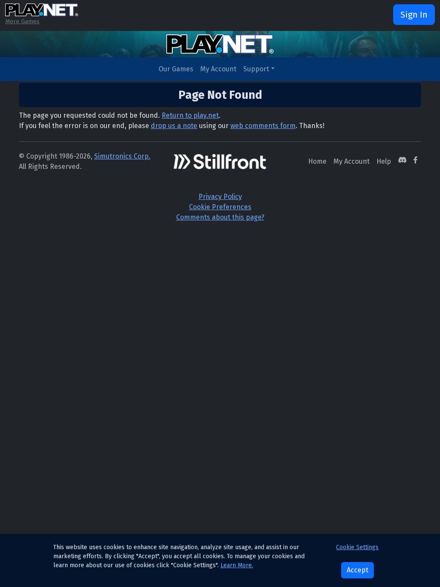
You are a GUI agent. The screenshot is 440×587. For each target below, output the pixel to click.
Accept (357, 570)
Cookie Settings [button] (357, 547)
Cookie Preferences (220, 207)
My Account (218, 69)
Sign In (414, 14)
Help (383, 161)
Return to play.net (190, 115)
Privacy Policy (220, 197)
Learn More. (236, 565)
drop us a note (174, 126)
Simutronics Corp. (122, 156)
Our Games (176, 69)
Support (256, 69)
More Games (22, 21)
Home (317, 161)
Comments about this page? (220, 217)
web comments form (263, 126)
